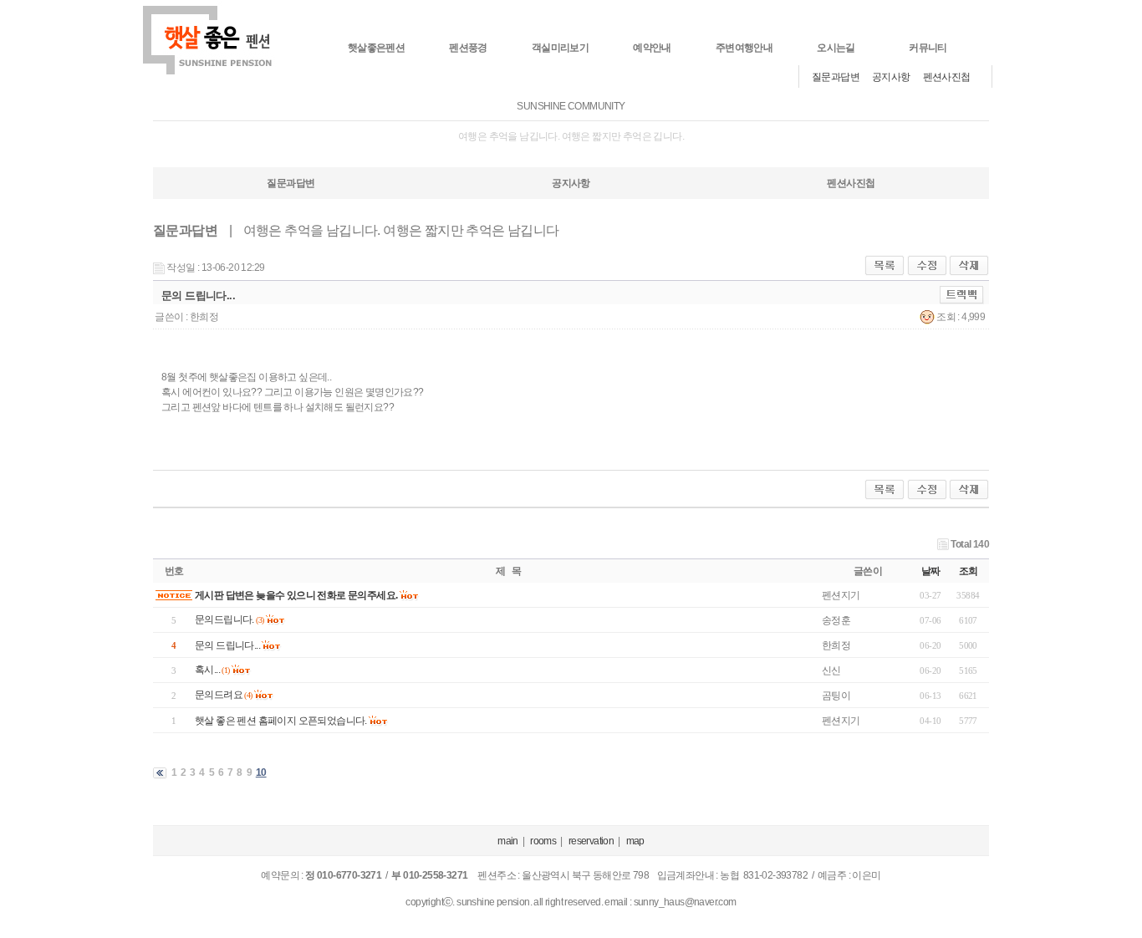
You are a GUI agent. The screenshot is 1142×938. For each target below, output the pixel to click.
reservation (591, 841)
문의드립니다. (224, 619)
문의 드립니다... (227, 645)
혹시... (207, 669)
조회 (968, 571)
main (507, 841)
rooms (543, 841)
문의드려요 (218, 695)
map (635, 841)
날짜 (931, 571)
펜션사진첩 (947, 77)
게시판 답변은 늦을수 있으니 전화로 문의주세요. (296, 595)
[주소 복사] (962, 294)
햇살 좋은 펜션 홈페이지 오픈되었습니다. (281, 720)
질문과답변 (835, 77)
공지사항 (891, 77)
